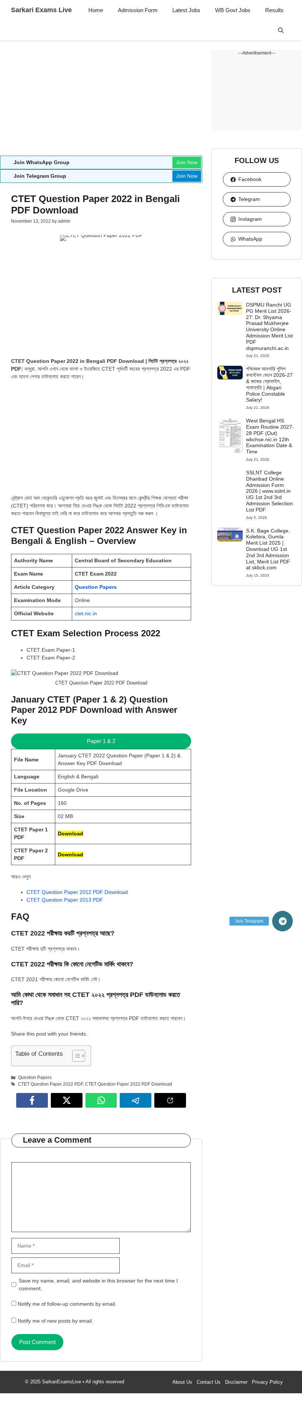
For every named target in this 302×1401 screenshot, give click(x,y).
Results (274, 10)
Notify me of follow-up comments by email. (67, 1304)
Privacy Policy (267, 1382)
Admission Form (138, 10)
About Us (182, 1382)
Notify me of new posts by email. (55, 1321)
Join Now (186, 162)
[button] (281, 30)
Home (95, 10)
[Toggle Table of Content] (75, 1056)
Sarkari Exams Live (41, 10)
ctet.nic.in (86, 613)
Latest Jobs (186, 10)
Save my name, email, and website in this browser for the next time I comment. (98, 1284)
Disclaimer (236, 1382)
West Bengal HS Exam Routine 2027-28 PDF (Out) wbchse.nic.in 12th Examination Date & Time (270, 436)
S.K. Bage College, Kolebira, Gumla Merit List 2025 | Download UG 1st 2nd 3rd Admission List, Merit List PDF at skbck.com (268, 549)
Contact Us (209, 1382)
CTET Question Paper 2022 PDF (50, 1084)
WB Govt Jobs (232, 10)
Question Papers (96, 587)
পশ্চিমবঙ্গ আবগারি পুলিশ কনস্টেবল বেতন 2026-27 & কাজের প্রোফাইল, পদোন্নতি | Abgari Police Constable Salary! (269, 384)
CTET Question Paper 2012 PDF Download (77, 892)
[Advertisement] (101, 101)
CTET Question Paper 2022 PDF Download (128, 1084)
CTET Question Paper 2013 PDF (65, 900)
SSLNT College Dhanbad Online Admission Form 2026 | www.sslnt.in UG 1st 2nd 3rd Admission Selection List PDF (269, 491)
